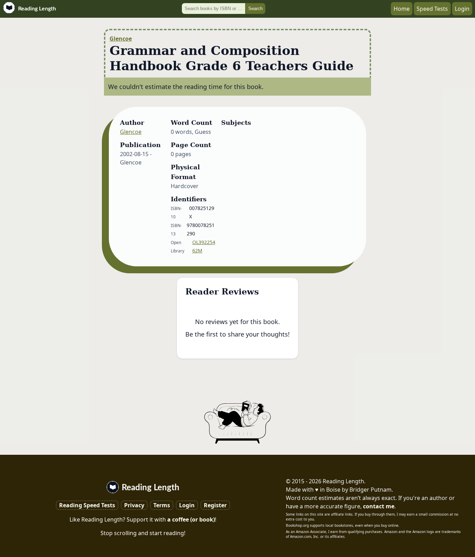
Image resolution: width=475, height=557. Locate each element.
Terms (161, 505)
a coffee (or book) (191, 519)
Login (462, 9)
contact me (378, 506)
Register (215, 505)
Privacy (134, 505)
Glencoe (121, 38)
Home (402, 9)
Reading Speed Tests (87, 505)
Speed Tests (432, 9)
